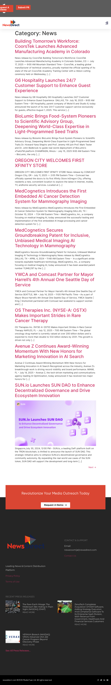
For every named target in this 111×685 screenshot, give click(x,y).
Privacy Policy (13, 576)
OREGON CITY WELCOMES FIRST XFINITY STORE (49, 163)
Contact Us (70, 555)
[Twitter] (101, 680)
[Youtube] (107, 680)
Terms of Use (12, 581)
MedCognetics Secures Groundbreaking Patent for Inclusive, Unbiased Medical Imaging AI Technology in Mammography (52, 237)
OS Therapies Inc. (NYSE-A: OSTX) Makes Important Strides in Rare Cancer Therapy (51, 315)
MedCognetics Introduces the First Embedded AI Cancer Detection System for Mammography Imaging (51, 196)
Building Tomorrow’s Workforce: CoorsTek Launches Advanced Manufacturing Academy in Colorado (52, 46)
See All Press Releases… (18, 650)
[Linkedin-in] (104, 680)
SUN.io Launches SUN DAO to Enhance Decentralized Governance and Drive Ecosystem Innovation (55, 390)
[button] (107, 23)
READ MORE (29, 612)
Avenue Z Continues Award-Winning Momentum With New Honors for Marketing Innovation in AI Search (52, 351)
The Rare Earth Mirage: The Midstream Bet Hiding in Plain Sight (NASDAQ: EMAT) (38, 606)
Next (92, 467)
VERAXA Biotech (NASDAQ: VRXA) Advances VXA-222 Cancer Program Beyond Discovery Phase (36, 638)
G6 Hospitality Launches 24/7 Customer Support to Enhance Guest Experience (53, 85)
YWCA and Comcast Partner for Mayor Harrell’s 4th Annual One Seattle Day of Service (54, 279)
